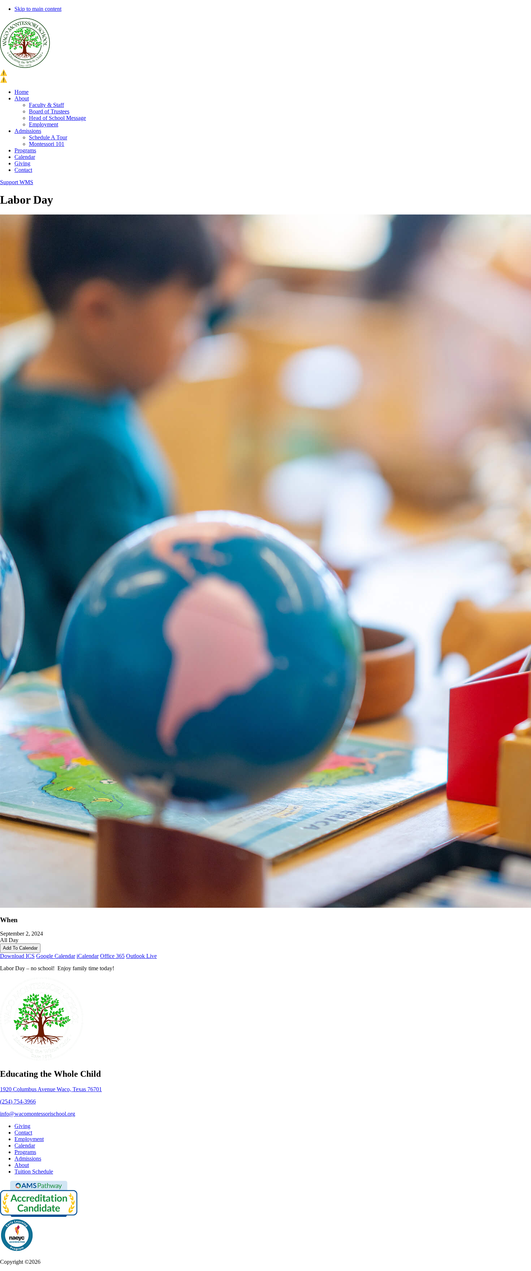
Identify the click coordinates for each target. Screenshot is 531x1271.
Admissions (27, 131)
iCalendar (88, 956)
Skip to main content (37, 9)
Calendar (24, 157)
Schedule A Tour (48, 137)
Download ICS (17, 956)
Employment (43, 124)
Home (21, 92)
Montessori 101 (46, 144)
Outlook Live (141, 956)
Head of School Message (57, 118)
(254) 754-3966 (18, 1101)
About (21, 98)
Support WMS (16, 182)
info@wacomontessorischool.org (37, 1114)
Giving (22, 163)
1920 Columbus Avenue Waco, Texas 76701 (51, 1089)
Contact (23, 170)
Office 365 (112, 956)
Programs (25, 150)
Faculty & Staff (46, 105)
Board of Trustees (49, 111)
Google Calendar (55, 956)
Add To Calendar (20, 948)
